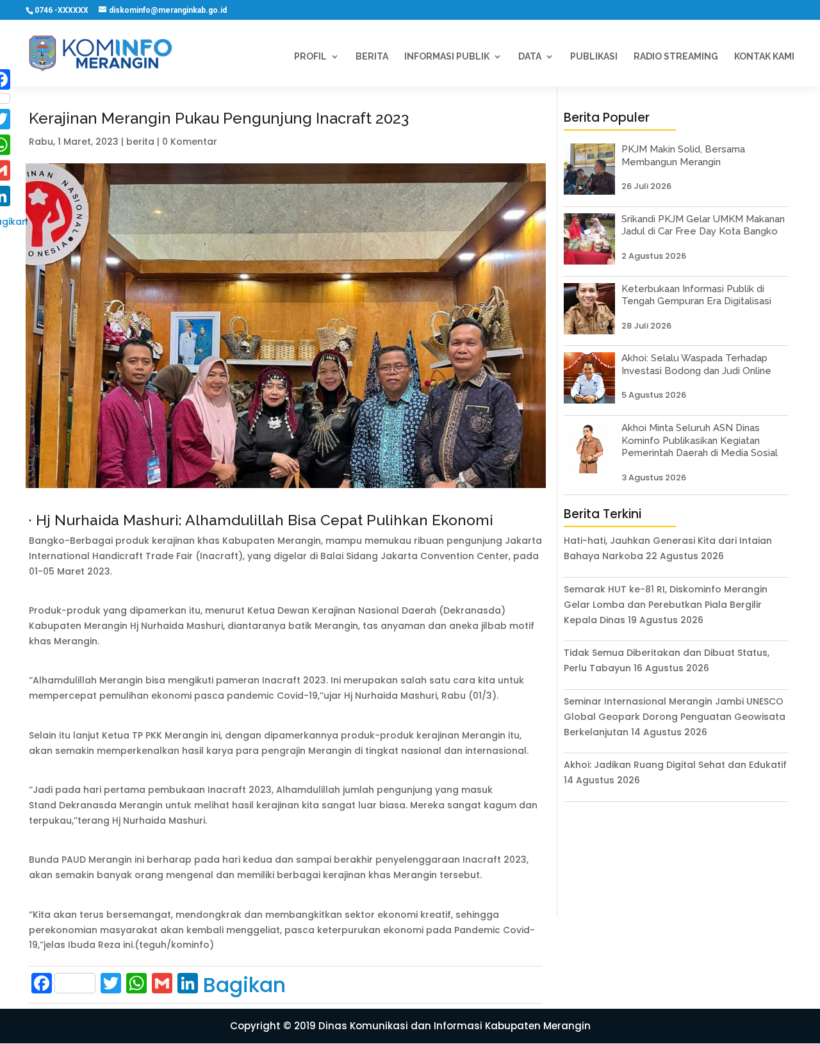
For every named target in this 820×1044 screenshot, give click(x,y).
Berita (372, 56)
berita (140, 141)
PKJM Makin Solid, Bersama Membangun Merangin (683, 155)
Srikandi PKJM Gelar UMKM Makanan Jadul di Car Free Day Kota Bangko (703, 225)
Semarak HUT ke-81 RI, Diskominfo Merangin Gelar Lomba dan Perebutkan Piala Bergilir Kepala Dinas (665, 604)
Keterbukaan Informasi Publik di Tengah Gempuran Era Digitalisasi (696, 295)
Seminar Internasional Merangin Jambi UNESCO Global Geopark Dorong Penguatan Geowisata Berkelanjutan (674, 716)
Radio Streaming (676, 56)
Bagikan (244, 985)
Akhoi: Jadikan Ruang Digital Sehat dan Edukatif (675, 764)
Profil (310, 56)
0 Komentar (189, 141)
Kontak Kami (764, 56)
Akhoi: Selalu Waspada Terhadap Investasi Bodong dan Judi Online (696, 364)
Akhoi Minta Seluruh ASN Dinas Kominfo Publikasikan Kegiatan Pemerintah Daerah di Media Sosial (699, 440)
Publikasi (594, 56)
